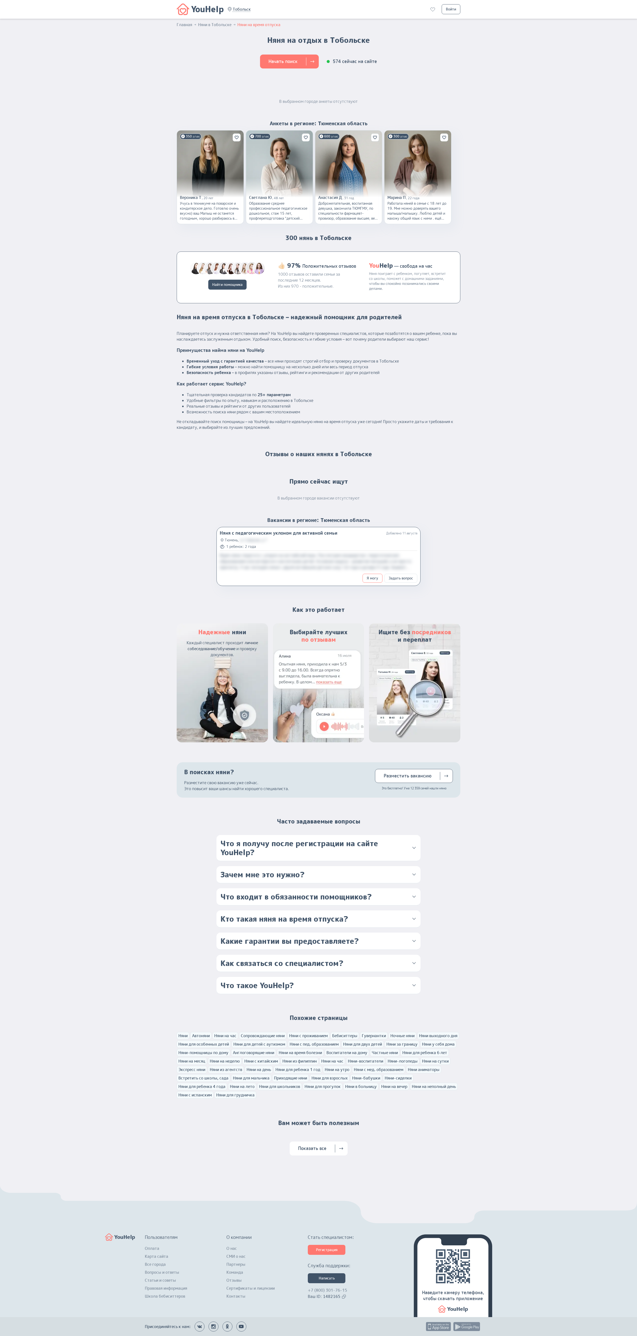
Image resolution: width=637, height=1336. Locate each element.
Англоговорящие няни (253, 1052)
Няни (183, 1035)
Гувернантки (374, 1035)
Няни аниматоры (423, 1069)
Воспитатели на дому (346, 1052)
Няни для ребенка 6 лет (424, 1052)
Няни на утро (337, 1069)
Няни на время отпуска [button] (258, 24)
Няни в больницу (361, 1086)
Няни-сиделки (398, 1078)
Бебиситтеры (344, 1035)
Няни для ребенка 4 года (201, 1086)
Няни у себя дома (438, 1044)
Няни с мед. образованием (378, 1069)
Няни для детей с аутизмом (259, 1044)
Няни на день (259, 1069)
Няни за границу (402, 1044)
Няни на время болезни (300, 1052)
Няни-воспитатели (365, 1061)
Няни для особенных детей (203, 1044)
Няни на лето (242, 1086)
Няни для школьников (279, 1086)
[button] (242, 9)
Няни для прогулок (323, 1086)
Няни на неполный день (434, 1086)
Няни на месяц (191, 1061)
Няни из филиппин (299, 1061)
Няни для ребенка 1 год (297, 1069)
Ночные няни (402, 1035)
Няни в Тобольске (214, 24)
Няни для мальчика (251, 1078)
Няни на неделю (225, 1061)
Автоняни (201, 1035)
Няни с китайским (261, 1061)
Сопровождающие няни (263, 1035)
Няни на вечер (394, 1086)
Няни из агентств (226, 1069)
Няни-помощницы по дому (203, 1052)
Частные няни (385, 1052)
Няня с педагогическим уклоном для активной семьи (278, 533)
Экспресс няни (191, 1069)
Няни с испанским (195, 1095)
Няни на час (225, 1035)
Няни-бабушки (366, 1078)
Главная (184, 24)
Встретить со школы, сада (203, 1078)
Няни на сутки (435, 1061)
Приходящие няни (290, 1078)
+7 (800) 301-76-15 (327, 1290)
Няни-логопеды (403, 1061)
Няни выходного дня (438, 1035)
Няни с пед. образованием (314, 1044)
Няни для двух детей (362, 1044)
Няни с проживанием (308, 1035)
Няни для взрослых (330, 1078)
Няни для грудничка (235, 1095)
